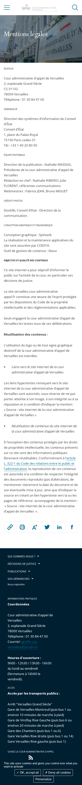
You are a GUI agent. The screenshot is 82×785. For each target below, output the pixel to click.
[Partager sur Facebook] (72, 527)
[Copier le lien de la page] (10, 527)
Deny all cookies (59, 772)
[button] (75, 7)
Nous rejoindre (16, 584)
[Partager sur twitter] (47, 527)
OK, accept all (29, 772)
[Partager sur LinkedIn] (59, 527)
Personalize (43, 779)
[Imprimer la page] (22, 527)
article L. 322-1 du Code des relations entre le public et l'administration (40, 463)
